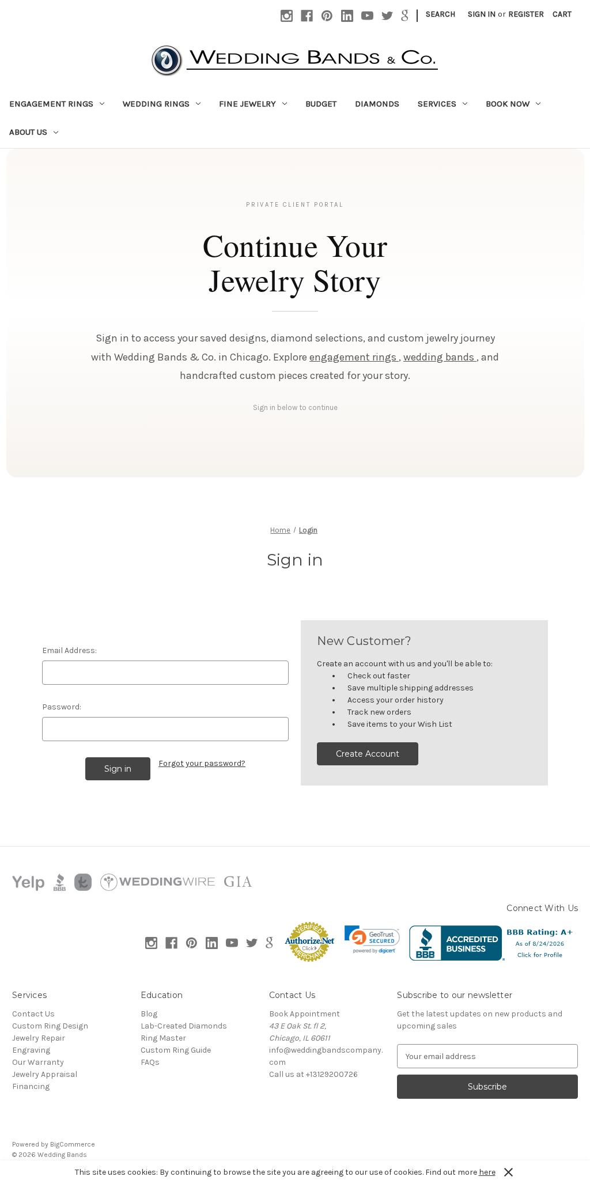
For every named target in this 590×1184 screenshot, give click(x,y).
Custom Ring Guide (176, 1050)
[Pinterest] (327, 16)
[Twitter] (387, 16)
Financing (31, 1086)
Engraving (31, 1050)
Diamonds (377, 103)
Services (437, 103)
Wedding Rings (156, 103)
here (487, 1172)
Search (440, 14)
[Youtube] (367, 16)
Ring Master (163, 1038)
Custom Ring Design (50, 1026)
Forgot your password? (201, 763)
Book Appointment (304, 1014)
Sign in (482, 14)
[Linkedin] (347, 16)
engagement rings (354, 357)
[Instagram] (287, 16)
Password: (61, 707)
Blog (149, 1014)
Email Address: (69, 650)
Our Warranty (38, 1062)
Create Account (367, 754)
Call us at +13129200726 (313, 1074)
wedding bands (439, 357)
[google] (405, 16)
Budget (320, 103)
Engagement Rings (51, 103)
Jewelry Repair (38, 1038)
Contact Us (33, 1014)
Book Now (508, 103)
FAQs (150, 1062)
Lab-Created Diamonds (184, 1026)
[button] (372, 939)
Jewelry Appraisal (44, 1074)
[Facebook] (307, 16)
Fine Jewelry (247, 103)
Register (526, 14)
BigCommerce (72, 1144)
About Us (28, 132)
